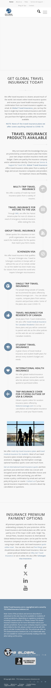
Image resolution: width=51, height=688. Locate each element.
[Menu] (43, 12)
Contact (31, 5)
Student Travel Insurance (25, 346)
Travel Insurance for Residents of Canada (29, 314)
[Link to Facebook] (34, 682)
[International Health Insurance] (8, 370)
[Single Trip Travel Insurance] (8, 286)
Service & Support (37, 2)
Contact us (30, 481)
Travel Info (21, 165)
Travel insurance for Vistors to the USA (21, 208)
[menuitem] (11, 1)
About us (19, 2)
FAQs (26, 2)
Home (11, 2)
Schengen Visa (26, 251)
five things (38, 547)
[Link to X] (30, 682)
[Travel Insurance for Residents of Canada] (8, 315)
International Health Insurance (30, 369)
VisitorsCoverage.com (24, 406)
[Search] (37, 12)
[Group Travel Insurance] (43, 233)
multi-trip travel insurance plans (23, 451)
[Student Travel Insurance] (8, 347)
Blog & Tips (22, 5)
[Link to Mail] (41, 682)
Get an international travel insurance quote (21, 467)
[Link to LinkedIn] (38, 682)
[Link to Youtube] (45, 682)
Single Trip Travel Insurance (27, 285)
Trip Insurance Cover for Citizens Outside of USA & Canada (30, 394)
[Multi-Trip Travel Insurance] (43, 189)
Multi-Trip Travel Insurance (24, 188)
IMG (17, 213)
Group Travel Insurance (20, 230)
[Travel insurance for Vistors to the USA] (43, 210)
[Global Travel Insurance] (21, 12)
